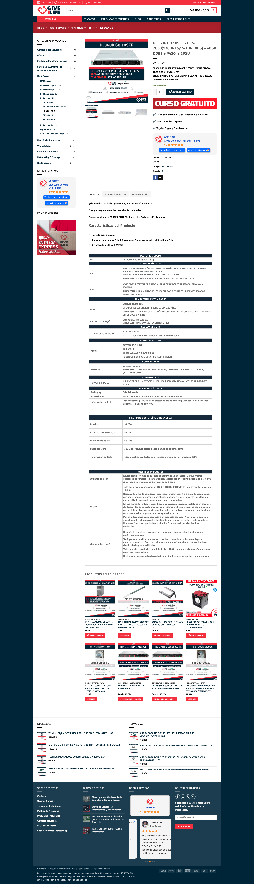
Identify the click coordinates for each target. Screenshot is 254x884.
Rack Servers (57, 27)
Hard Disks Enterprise (48, 140)
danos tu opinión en (55, 203)
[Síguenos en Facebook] (177, 796)
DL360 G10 (48, 115)
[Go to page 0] (145, 861)
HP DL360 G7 (49, 102)
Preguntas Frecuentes (115, 19)
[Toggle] (74, 68)
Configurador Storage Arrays (52, 61)
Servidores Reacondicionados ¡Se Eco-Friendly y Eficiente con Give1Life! (108, 819)
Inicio (40, 27)
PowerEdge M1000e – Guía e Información (107, 830)
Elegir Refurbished (178, 19)
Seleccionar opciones (130, 699)
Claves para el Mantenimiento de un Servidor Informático (107, 798)
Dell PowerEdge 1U (48, 89)
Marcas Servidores (46, 825)
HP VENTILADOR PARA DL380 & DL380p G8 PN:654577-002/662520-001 (200, 625)
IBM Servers (45, 81)
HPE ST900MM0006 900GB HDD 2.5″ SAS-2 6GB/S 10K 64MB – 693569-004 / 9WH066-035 (200, 688)
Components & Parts (48, 151)
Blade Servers (44, 163)
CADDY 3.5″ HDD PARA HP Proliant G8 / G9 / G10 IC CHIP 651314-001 (167, 625)
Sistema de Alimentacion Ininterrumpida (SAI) (50, 68)
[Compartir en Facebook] (155, 177)
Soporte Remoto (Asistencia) (52, 830)
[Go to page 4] (154, 861)
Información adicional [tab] (115, 194)
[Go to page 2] (150, 861)
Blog (138, 19)
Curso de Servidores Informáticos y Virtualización (107, 808)
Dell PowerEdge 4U (48, 85)
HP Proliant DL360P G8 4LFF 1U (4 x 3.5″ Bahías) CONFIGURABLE (167, 687)
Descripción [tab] (93, 194)
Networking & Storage (48, 157)
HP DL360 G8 (104, 27)
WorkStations (44, 146)
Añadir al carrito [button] (95, 635)
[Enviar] (167, 10)
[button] (204, 2)
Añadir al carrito (180, 91)
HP (162, 170)
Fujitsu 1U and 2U (48, 129)
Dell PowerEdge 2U (48, 93)
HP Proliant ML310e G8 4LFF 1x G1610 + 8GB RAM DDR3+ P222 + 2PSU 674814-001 (100, 625)
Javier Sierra (147, 822)
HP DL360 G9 (49, 119)
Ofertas (41, 55)
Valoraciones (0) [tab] (140, 194)
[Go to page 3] (152, 861)
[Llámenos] (188, 796)
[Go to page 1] (147, 861)
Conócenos (154, 19)
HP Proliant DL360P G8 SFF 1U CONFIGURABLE (131, 687)
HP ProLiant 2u (46, 125)
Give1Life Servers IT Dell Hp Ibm (60, 186)
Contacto (89, 19)
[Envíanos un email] (183, 796)
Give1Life (150, 807)
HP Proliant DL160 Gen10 (54, 106)
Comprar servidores (47, 820)
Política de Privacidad (48, 811)
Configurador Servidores (50, 49)
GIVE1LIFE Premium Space (52, 133)
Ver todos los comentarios (56, 197)
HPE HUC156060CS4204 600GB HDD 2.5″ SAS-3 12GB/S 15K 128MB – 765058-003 (99, 688)
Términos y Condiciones (49, 806)
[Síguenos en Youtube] (193, 796)
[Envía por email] (160, 177)
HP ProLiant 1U (81, 27)
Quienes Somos (45, 801)
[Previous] (89, 70)
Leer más (124, 635)
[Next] (143, 70)
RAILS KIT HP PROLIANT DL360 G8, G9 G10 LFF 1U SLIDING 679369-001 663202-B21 (133, 625)
